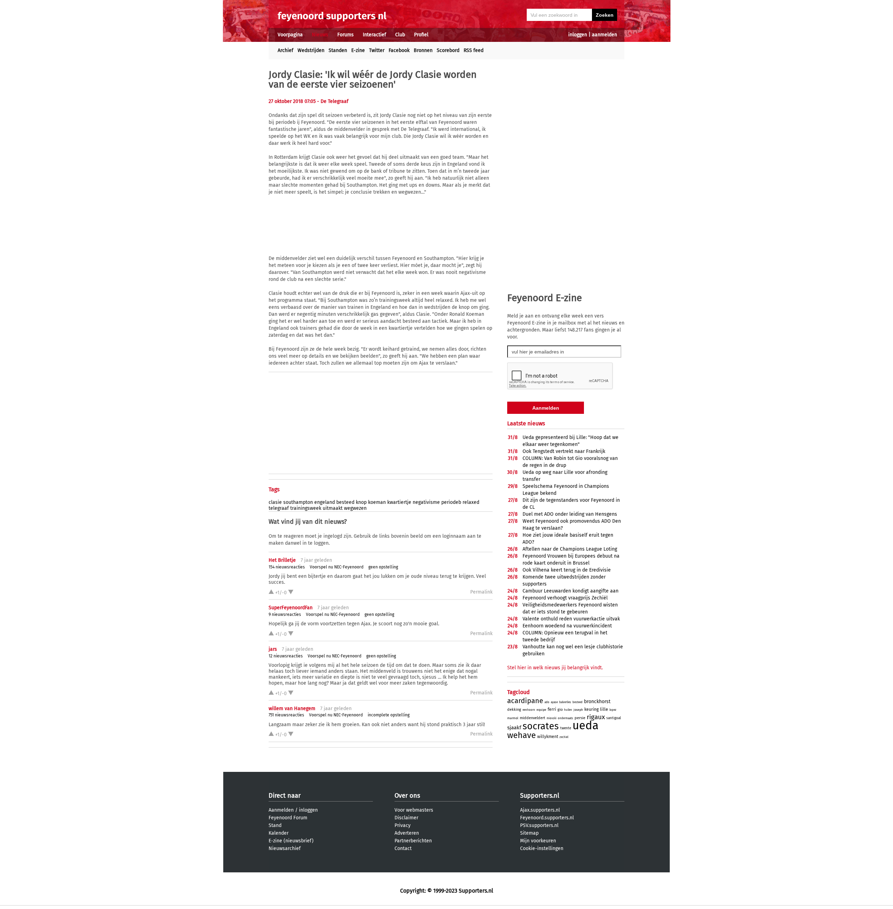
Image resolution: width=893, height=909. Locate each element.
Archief (285, 50)
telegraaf (279, 508)
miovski (551, 718)
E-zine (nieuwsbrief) (291, 841)
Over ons (407, 795)
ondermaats (565, 718)
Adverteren (407, 833)
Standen (338, 50)
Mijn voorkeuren (538, 841)
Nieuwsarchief (285, 848)
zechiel (564, 737)
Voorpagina (290, 35)
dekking (514, 709)
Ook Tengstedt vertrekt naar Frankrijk (564, 451)
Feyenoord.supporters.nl (547, 818)
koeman (377, 502)
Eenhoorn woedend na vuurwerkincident (567, 626)
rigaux (596, 717)
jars (273, 649)
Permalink (481, 592)
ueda (585, 725)
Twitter (376, 50)
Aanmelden (281, 810)
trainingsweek (305, 508)
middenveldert (532, 718)
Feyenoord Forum (288, 818)
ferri (552, 709)
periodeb (451, 502)
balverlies (565, 702)
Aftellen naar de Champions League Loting (570, 549)
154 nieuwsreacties (287, 567)
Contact (403, 848)
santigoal (613, 718)
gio (560, 709)
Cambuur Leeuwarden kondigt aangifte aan (570, 591)
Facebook (399, 50)
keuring (591, 709)
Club (400, 35)
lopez (612, 709)
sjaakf (514, 727)
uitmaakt (333, 508)
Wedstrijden (311, 50)
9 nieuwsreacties (285, 614)
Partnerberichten (413, 841)
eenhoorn (529, 709)
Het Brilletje (282, 560)
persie (580, 718)
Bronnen (423, 50)
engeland (324, 502)
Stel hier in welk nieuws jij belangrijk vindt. (555, 668)
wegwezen (355, 508)
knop (361, 502)
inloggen (577, 35)
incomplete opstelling (389, 715)
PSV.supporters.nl (539, 825)
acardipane (525, 700)
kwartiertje (399, 502)
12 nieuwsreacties (286, 656)
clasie (275, 502)
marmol (512, 718)
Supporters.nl (539, 795)
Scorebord (448, 50)
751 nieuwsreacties (286, 715)
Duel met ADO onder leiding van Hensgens (570, 514)
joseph (578, 709)
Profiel (421, 35)
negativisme (426, 502)
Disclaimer (406, 818)
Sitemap (529, 833)
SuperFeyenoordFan (291, 608)
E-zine (358, 50)
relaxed (471, 502)
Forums (345, 35)
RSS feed (473, 50)
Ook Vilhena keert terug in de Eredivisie (567, 570)
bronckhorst (597, 702)
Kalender (278, 833)
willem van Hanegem (292, 708)
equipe (541, 709)
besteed (345, 502)
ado (547, 702)
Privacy (403, 825)
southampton (298, 502)
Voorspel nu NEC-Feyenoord (336, 567)
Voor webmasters (414, 810)
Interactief (374, 35)
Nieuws (320, 35)
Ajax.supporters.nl (540, 810)
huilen (568, 709)
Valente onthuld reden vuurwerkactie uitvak (571, 619)
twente (565, 728)
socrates (541, 726)
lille (604, 709)
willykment (547, 736)
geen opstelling (383, 567)
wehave (521, 735)
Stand (275, 825)
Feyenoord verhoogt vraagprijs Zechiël (565, 598)
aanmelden (604, 35)
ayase (554, 702)
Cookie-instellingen (541, 848)
